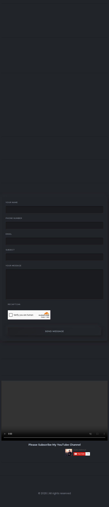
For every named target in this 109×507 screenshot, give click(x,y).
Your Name (12, 202)
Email (9, 234)
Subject (10, 250)
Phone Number (14, 218)
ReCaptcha (14, 304)
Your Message (13, 266)
